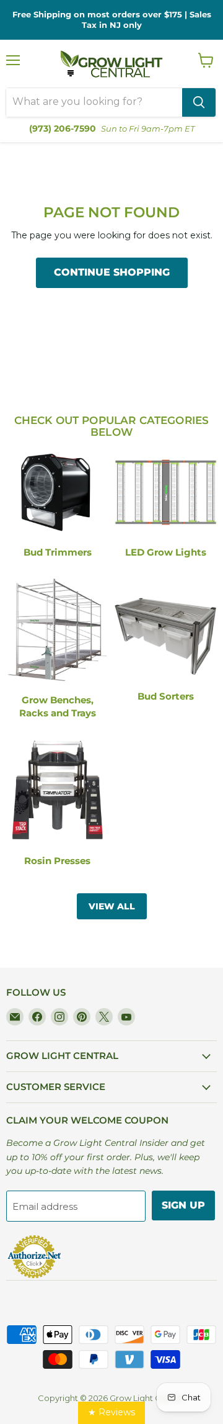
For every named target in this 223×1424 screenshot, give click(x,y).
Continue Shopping (112, 272)
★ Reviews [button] (111, 1412)
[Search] (199, 102)
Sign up (183, 1205)
